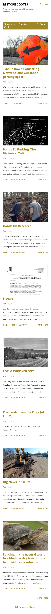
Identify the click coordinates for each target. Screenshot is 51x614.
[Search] (40, 4)
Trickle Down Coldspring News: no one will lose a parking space (21, 73)
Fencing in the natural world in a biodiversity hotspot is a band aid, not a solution (24, 558)
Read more (43, 103)
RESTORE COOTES (15, 4)
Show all (42, 24)
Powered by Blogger (27, 607)
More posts (42, 598)
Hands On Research (17, 226)
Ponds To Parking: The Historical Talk (19, 151)
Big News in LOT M (17, 482)
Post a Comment (19, 103)
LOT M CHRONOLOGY (18, 371)
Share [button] (5, 103)
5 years (8, 298)
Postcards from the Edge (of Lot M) (23, 414)
